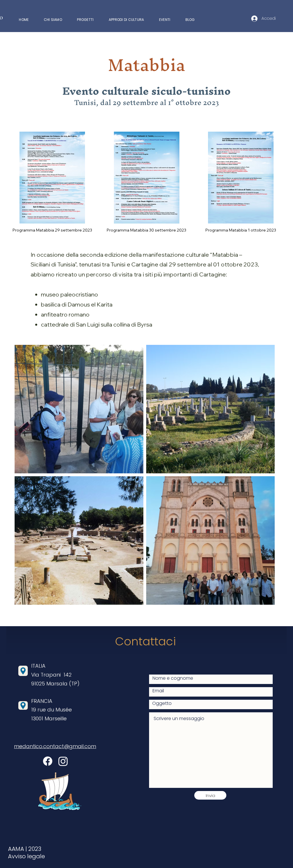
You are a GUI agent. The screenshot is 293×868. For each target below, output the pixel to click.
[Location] (23, 671)
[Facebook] (47, 761)
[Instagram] (63, 761)
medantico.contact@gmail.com (55, 746)
